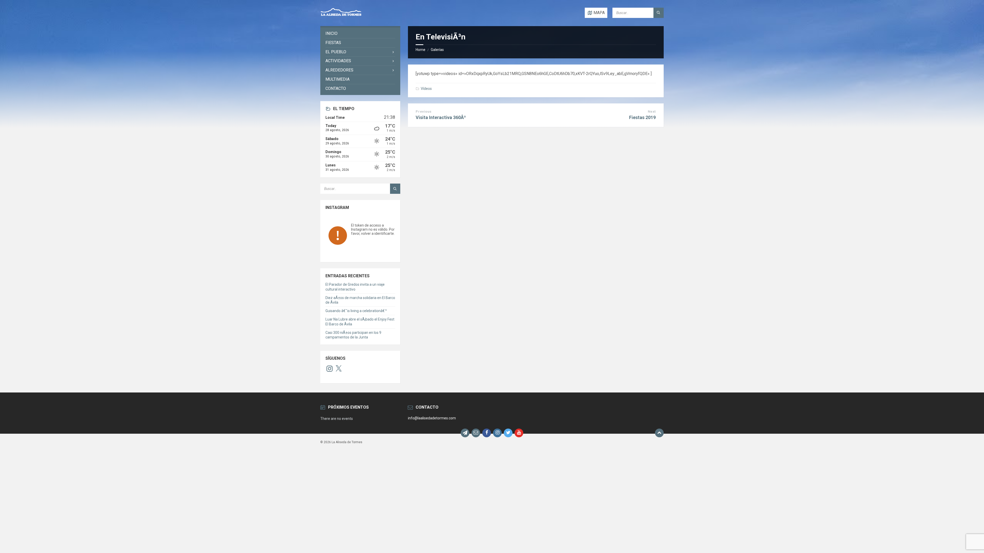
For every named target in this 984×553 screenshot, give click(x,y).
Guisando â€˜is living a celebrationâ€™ (356, 311)
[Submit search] (658, 13)
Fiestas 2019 (642, 117)
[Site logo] (341, 16)
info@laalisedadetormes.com (432, 418)
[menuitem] (360, 33)
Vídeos (426, 89)
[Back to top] (659, 433)
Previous (423, 111)
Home (420, 50)
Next (652, 111)
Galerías (437, 50)
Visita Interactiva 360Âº (441, 117)
